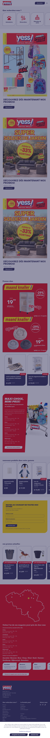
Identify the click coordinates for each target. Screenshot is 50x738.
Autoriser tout (34, 734)
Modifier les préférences (25, 731)
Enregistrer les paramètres (19, 734)
